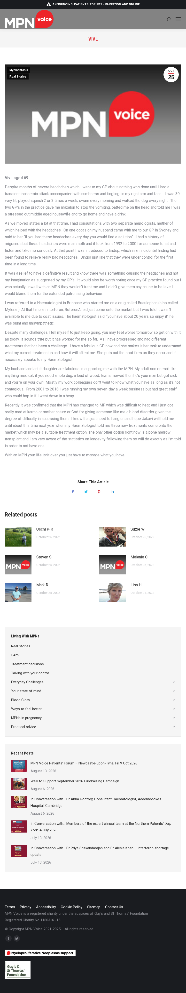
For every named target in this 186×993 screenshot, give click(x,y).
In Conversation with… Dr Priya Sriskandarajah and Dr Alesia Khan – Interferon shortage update (100, 851)
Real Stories (17, 76)
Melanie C (139, 557)
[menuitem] (10, 907)
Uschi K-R (44, 529)
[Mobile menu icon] (178, 19)
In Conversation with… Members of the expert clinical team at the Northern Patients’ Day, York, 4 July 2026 (101, 826)
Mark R (42, 585)
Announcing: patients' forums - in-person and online (96, 4)
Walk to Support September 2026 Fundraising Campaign (75, 781)
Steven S (44, 557)
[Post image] (18, 537)
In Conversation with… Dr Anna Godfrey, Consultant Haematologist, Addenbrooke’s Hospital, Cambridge (96, 802)
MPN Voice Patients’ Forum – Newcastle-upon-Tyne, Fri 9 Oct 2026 (84, 763)
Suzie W (138, 529)
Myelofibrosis (18, 70)
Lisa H (136, 585)
